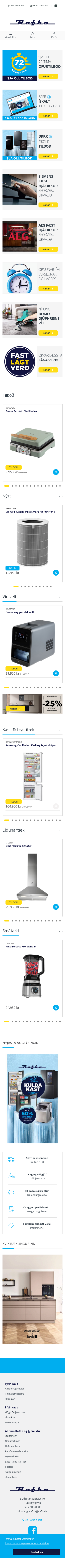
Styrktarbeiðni (12, 1456)
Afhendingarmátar (14, 1388)
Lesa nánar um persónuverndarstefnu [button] (27, 1543)
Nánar (46, 76)
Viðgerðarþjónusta (15, 1412)
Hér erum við (17, 5)
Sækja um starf (13, 1471)
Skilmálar (9, 1398)
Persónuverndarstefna (16, 1451)
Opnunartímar (12, 1441)
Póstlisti (9, 1466)
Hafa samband (40, 5)
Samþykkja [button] (37, 1552)
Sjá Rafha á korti (33, 1519)
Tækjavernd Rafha (14, 1393)
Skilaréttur (10, 1417)
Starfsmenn (11, 1435)
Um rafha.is (11, 1477)
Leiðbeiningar (12, 1422)
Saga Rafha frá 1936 (15, 1461)
